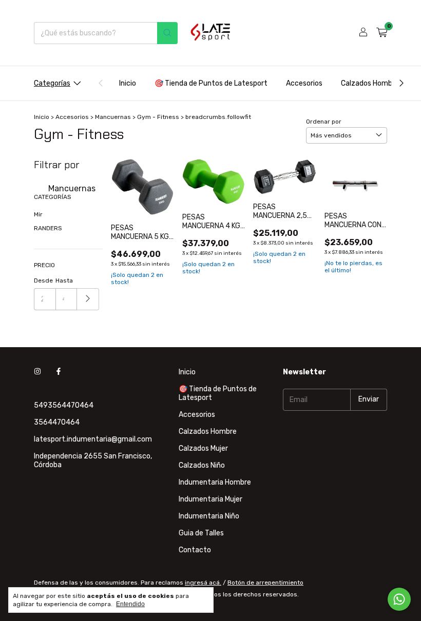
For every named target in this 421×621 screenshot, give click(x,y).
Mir (38, 214)
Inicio (127, 83)
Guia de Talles (201, 533)
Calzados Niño (202, 465)
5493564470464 (63, 405)
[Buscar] (167, 33)
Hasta (64, 280)
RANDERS (48, 228)
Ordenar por (323, 121)
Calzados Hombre (370, 83)
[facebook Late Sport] (58, 372)
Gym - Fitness (158, 117)
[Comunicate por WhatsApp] (399, 599)
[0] (381, 33)
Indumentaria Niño (209, 516)
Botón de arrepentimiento (265, 582)
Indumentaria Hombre (215, 482)
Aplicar (88, 299)
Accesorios (304, 83)
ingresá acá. (203, 582)
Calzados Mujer (203, 448)
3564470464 (57, 422)
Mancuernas (113, 117)
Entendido (130, 604)
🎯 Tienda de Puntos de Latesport (211, 83)
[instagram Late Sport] (37, 372)
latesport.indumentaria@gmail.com (93, 439)
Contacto (195, 550)
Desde (43, 280)
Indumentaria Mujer (210, 499)
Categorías (52, 83)
